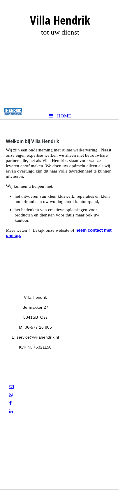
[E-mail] (11, 386)
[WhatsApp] (11, 395)
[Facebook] (10, 403)
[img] (60, 54)
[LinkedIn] (11, 411)
